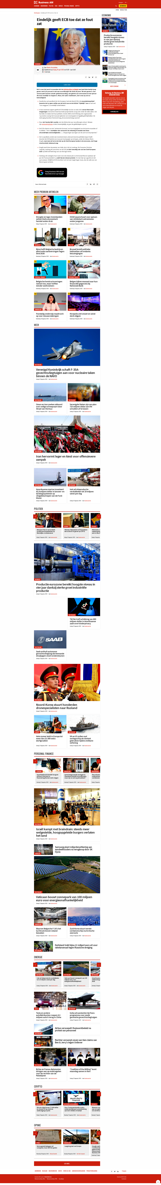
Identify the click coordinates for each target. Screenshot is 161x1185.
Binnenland (72, 213)
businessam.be (53, 224)
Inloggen (121, 2)
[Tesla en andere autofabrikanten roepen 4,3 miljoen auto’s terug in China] (50, 992)
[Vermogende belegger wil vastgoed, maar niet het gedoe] (48, 1130)
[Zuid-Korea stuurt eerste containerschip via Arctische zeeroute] (84, 908)
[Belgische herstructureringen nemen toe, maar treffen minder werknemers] (50, 261)
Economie (36, 6)
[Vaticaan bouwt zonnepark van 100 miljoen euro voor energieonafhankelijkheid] (67, 857)
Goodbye (61, 1179)
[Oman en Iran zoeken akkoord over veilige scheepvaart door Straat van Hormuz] (50, 384)
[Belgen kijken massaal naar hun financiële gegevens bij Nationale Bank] (84, 261)
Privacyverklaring (91, 1171)
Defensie (94, 526)
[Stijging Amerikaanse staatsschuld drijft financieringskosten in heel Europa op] (105, 51)
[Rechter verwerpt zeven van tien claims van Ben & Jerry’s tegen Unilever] (43, 1037)
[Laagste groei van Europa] (76, 1130)
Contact (124, 1179)
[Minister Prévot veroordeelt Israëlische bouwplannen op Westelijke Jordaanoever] (48, 514)
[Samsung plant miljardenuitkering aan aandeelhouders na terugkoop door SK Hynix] (43, 845)
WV (38, 70)
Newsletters (123, 10)
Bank (36, 213)
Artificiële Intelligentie (70, 1104)
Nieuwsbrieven (53, 1171)
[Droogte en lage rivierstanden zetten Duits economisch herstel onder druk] (50, 196)
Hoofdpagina (37, 13)
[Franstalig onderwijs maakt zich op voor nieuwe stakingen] (50, 293)
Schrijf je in (114, 112)
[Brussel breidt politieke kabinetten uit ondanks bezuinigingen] (84, 229)
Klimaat (66, 526)
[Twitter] (114, 1171)
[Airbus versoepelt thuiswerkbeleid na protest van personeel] (43, 1025)
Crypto (77, 6)
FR (126, 2)
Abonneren (123, 6)
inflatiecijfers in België (70, 89)
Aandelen (37, 854)
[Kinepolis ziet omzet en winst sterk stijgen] (84, 293)
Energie (61, 6)
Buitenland (38, 365)
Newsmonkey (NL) (40, 1179)
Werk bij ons (67, 1171)
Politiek (51, 6)
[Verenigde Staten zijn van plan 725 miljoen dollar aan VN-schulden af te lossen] (84, 384)
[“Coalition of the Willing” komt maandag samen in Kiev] (84, 1049)
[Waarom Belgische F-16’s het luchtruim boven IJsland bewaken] (50, 908)
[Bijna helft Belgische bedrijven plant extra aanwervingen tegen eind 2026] (50, 229)
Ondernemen (44, 6)
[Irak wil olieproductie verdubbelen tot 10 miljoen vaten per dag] (84, 469)
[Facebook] (111, 1171)
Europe (37, 732)
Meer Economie (118, 85)
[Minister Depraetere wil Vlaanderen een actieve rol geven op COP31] (76, 514)
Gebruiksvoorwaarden (78, 1171)
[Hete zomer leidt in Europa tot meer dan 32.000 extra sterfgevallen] (50, 716)
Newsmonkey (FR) (52, 1179)
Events (60, 1171)
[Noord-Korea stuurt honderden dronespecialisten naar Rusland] (67, 665)
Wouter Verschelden (52, 67)
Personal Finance (69, 6)
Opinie (117, 10)
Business (37, 245)
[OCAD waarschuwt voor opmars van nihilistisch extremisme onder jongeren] (84, 196)
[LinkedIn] (117, 1171)
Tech (56, 6)
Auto (36, 1009)
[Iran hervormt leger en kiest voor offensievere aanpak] (67, 416)
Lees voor (67, 85)
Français (124, 1171)
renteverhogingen (47, 124)
